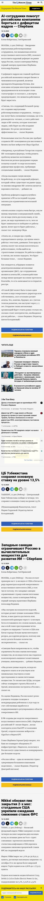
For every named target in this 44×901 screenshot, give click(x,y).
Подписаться (22, 457)
